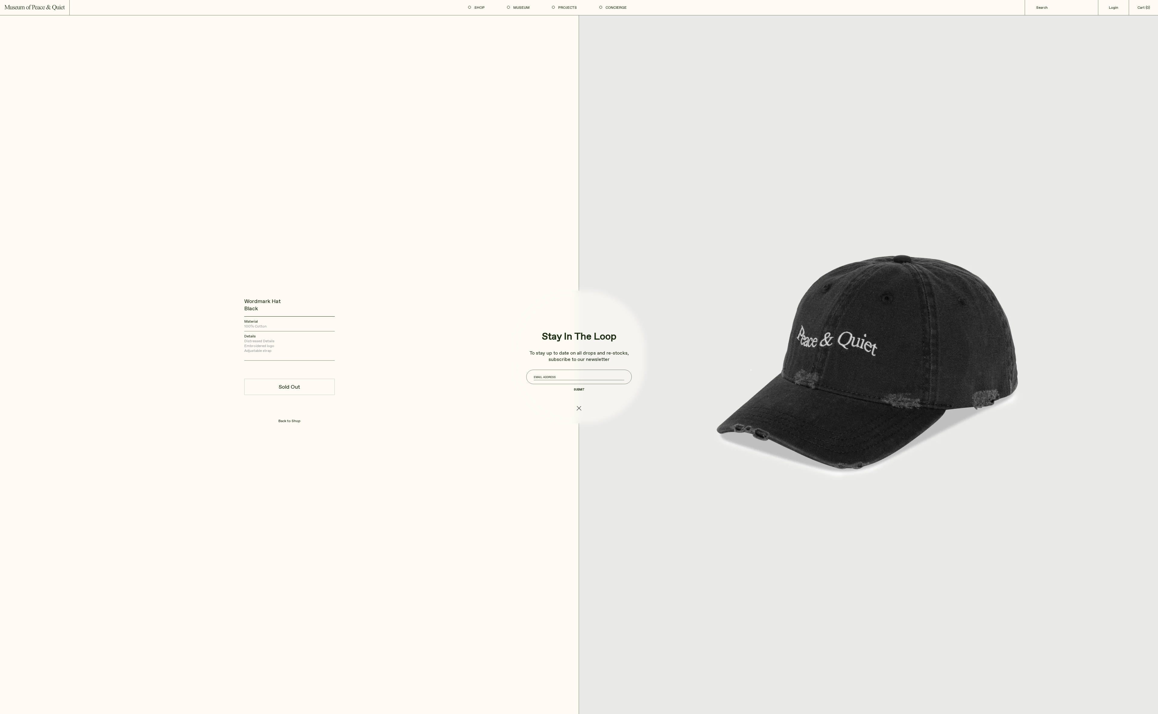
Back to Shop (289, 421)
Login (1113, 7)
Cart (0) (1143, 7)
